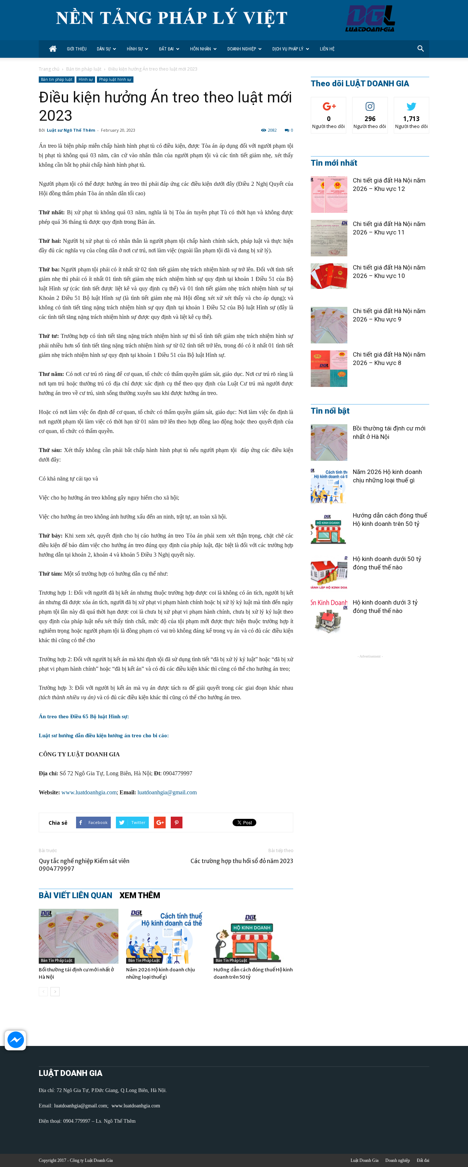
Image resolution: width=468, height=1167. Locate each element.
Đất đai (166, 49)
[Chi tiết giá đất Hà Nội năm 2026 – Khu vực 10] (329, 276)
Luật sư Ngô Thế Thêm (71, 130)
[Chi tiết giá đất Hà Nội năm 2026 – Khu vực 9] (329, 325)
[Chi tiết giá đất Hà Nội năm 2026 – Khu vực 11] (329, 238)
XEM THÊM (140, 895)
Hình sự (135, 49)
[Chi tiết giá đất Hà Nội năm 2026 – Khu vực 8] (329, 368)
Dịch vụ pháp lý (287, 49)
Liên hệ (327, 49)
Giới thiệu (77, 49)
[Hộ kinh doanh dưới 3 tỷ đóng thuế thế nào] (329, 616)
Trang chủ (49, 69)
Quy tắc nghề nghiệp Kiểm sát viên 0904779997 (84, 865)
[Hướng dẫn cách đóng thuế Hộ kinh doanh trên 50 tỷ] (253, 936)
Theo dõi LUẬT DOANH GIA (360, 83)
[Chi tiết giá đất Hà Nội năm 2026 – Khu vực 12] (329, 194)
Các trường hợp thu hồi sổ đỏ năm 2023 (241, 861)
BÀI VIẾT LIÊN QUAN (75, 895)
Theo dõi (328, 102)
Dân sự (103, 49)
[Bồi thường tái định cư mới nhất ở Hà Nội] (78, 936)
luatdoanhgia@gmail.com (167, 792)
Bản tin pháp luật (83, 69)
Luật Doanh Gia (364, 1160)
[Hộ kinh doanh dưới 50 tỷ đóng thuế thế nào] (329, 573)
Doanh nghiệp (241, 49)
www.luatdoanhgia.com (89, 792)
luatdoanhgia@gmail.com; (82, 1105)
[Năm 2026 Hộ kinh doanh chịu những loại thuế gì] (166, 936)
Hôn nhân (200, 49)
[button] (420, 49)
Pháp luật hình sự (115, 79)
